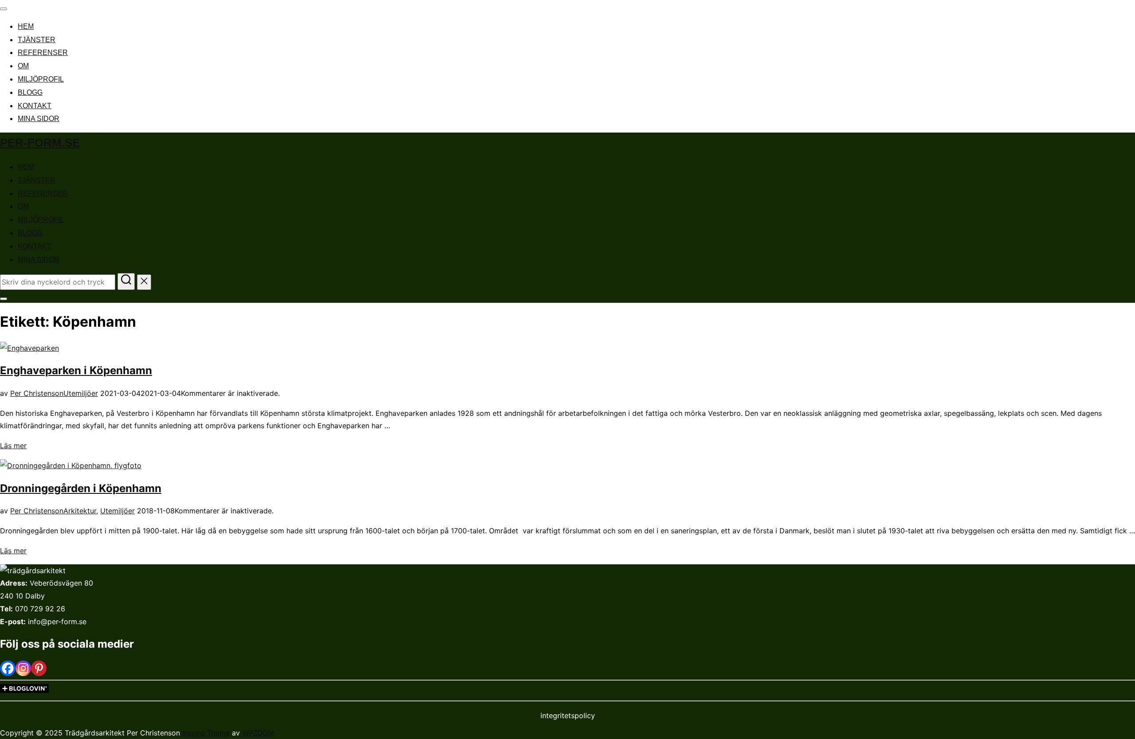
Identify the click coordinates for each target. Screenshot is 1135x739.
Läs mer (13, 445)
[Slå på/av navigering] (3, 9)
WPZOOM (258, 732)
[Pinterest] (39, 668)
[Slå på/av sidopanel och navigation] (3, 298)
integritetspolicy (567, 715)
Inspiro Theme (206, 732)
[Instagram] (23, 668)
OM (23, 66)
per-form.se (40, 142)
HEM (26, 26)
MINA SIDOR (38, 118)
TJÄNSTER (36, 39)
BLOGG (30, 92)
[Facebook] (8, 668)
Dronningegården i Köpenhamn (80, 488)
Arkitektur (79, 510)
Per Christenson (36, 393)
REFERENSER (43, 52)
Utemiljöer (80, 393)
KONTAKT (34, 105)
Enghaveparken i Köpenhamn (76, 370)
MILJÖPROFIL (41, 79)
